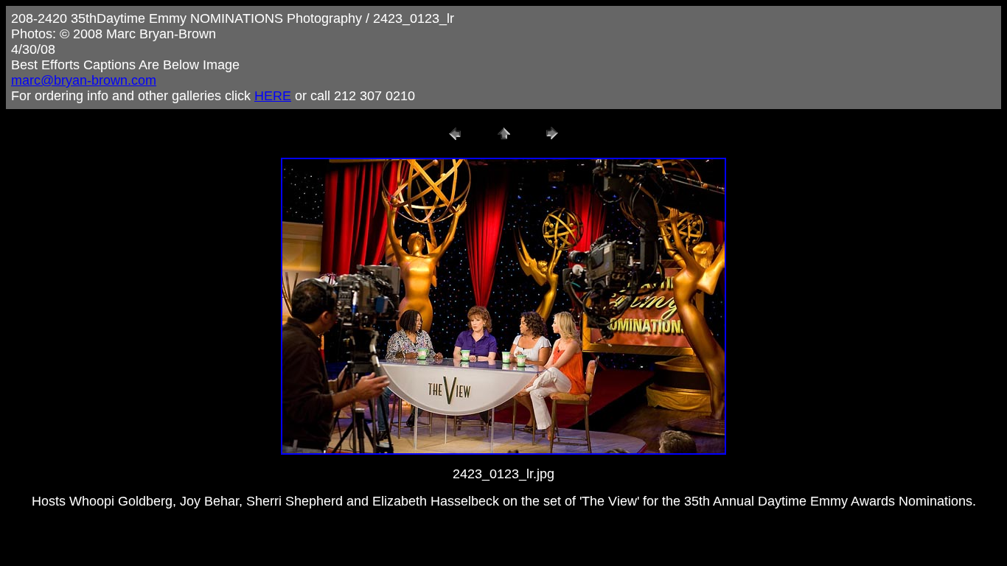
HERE (272, 95)
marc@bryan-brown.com (83, 80)
